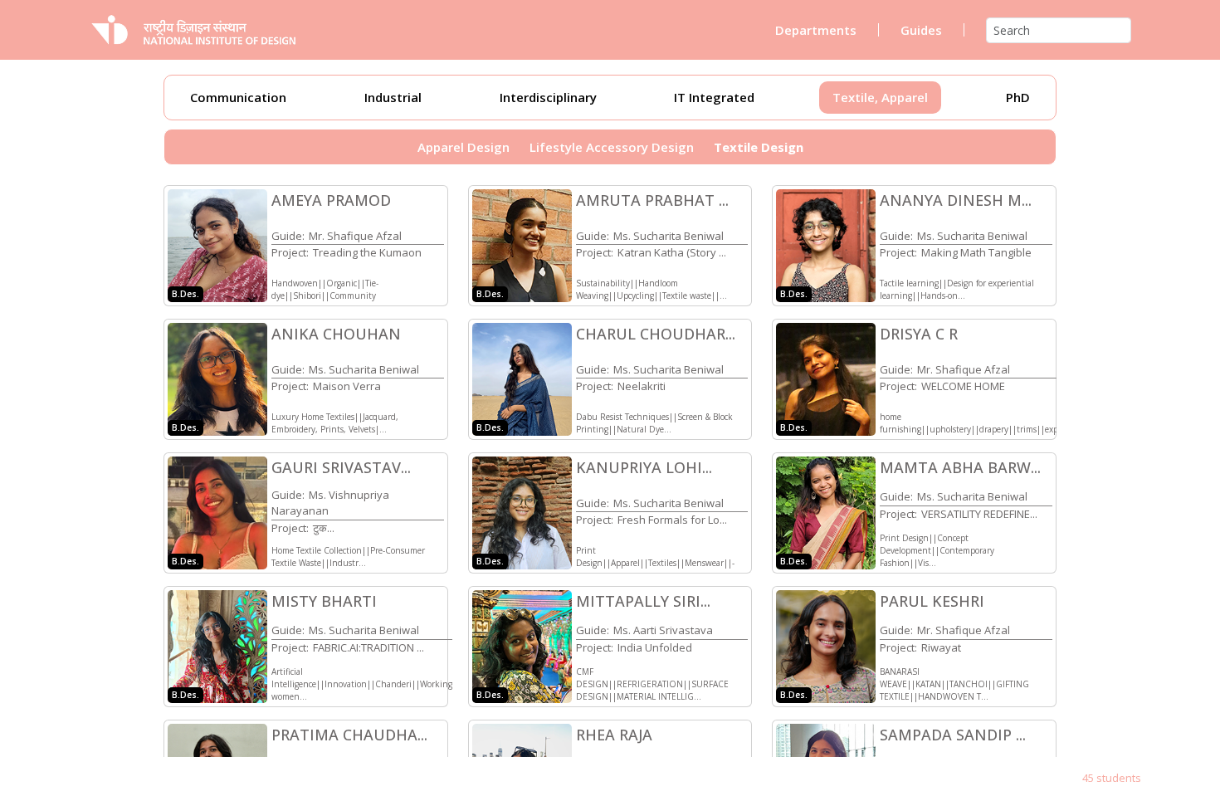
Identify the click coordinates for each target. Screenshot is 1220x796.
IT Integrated (714, 97)
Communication (238, 97)
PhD (1018, 97)
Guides (921, 30)
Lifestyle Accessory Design (611, 147)
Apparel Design (463, 147)
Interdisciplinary (548, 97)
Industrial (393, 97)
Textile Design (758, 147)
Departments (815, 30)
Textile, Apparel (880, 97)
